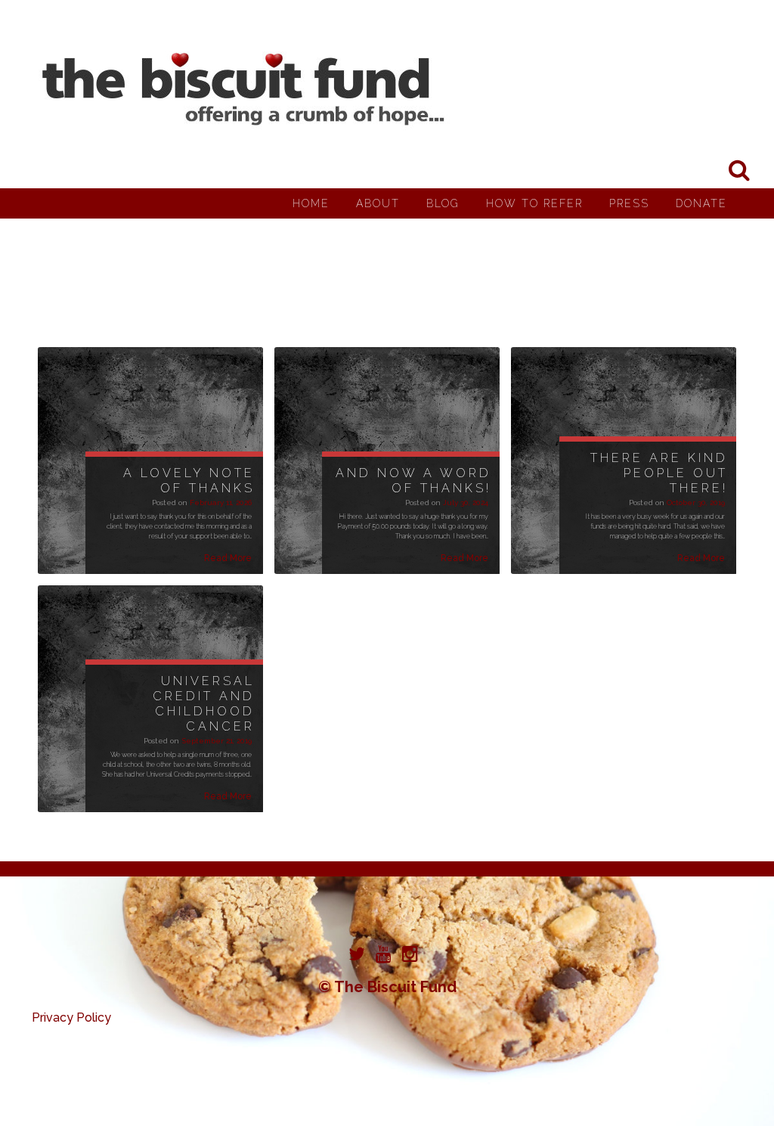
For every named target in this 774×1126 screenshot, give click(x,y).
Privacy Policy (71, 1017)
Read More (228, 558)
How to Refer (534, 203)
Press (629, 203)
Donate (701, 203)
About (378, 203)
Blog (443, 203)
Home (311, 203)
